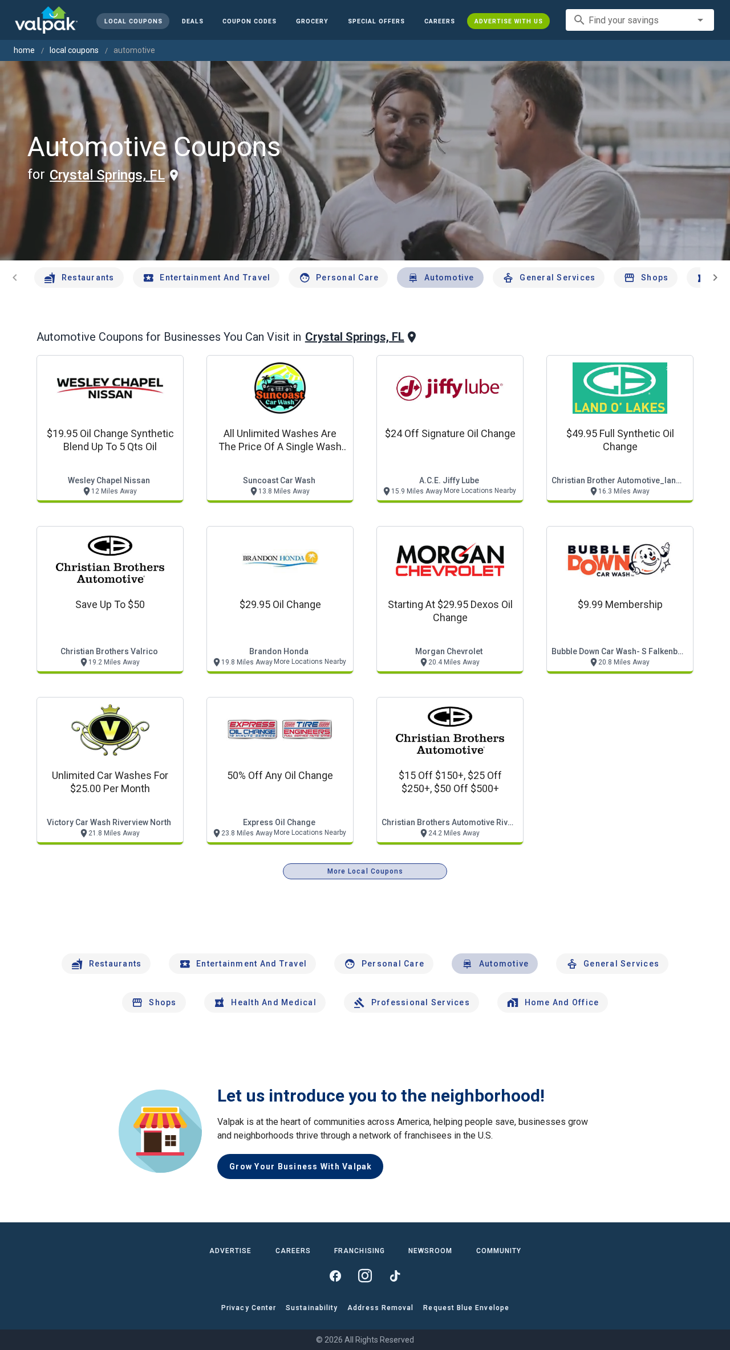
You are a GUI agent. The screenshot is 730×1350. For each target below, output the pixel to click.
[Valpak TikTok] (394, 1276)
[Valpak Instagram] (365, 1276)
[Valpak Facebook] (335, 1276)
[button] (376, 21)
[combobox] (640, 20)
